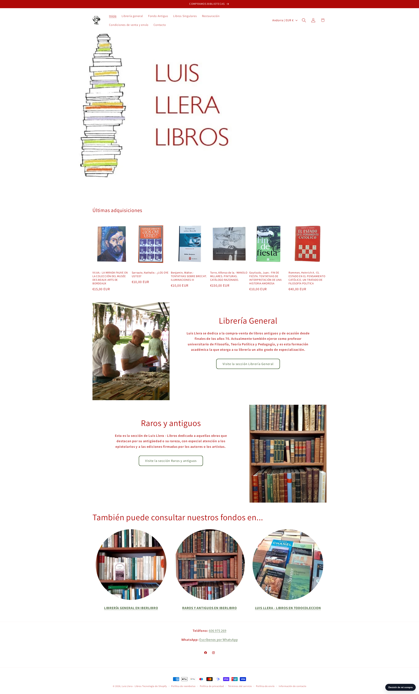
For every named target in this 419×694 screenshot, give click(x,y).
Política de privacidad (212, 686)
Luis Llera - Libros (132, 686)
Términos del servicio (240, 686)
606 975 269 (217, 630)
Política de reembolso (183, 686)
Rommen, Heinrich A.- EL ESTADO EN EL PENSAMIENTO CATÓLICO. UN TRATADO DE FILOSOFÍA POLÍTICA (307, 278)
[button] (304, 20)
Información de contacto (292, 686)
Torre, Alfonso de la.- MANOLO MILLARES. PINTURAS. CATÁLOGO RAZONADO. (228, 276)
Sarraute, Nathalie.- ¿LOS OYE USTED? (150, 274)
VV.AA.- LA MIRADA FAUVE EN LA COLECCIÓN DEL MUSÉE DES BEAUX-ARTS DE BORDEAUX (110, 278)
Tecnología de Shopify (154, 686)
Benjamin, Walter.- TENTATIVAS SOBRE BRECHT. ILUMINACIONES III (189, 276)
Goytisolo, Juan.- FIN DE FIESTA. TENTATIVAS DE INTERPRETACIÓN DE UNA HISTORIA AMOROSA (265, 278)
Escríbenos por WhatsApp (218, 639)
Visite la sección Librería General (248, 364)
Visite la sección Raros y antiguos (171, 461)
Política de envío (265, 686)
